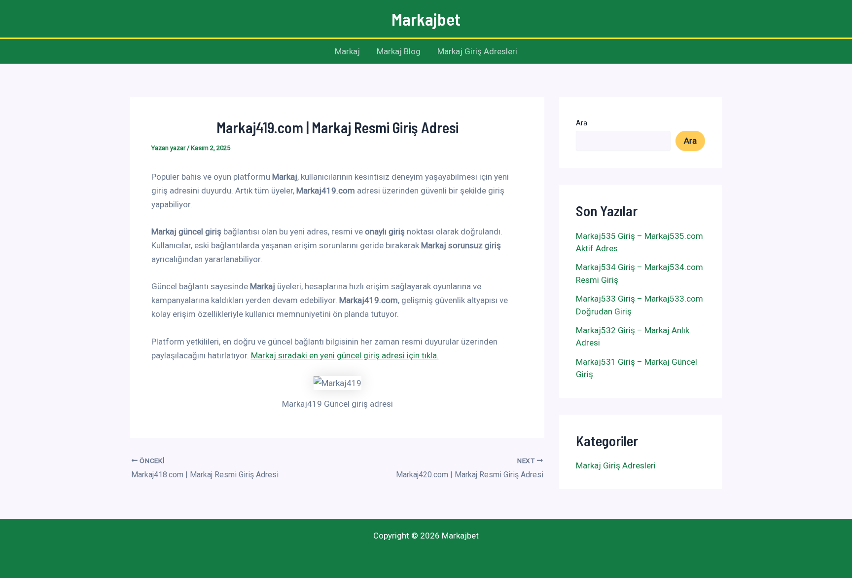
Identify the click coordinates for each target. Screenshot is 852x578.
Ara (581, 123)
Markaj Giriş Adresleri (477, 51)
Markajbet (426, 18)
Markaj (347, 51)
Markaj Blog (399, 51)
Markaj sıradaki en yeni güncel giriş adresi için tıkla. (345, 355)
